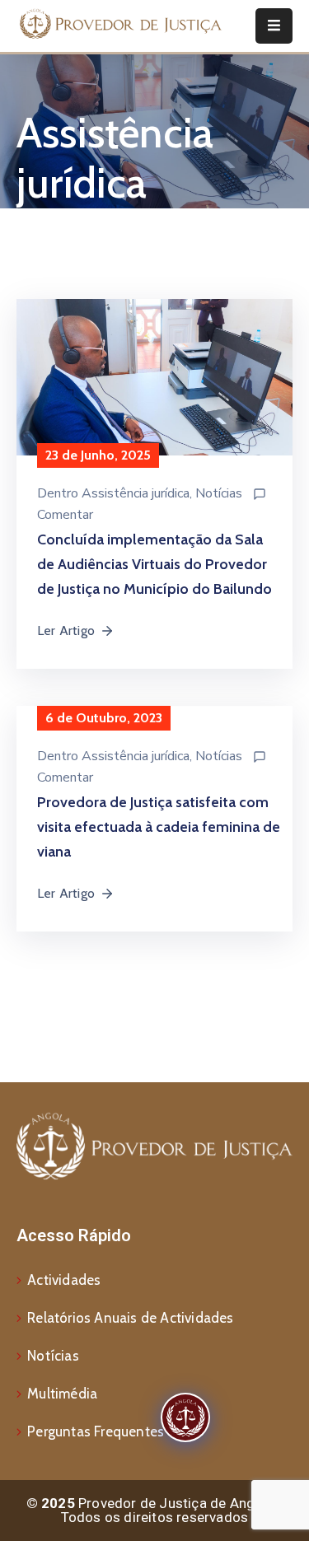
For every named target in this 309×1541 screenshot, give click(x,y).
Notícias (218, 493)
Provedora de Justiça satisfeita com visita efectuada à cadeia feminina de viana (158, 827)
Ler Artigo (66, 630)
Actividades (64, 1280)
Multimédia (62, 1393)
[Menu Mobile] (274, 26)
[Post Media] (154, 390)
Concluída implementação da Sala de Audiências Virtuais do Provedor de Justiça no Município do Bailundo (154, 564)
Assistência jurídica (136, 493)
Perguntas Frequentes (95, 1431)
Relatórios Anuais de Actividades (130, 1318)
